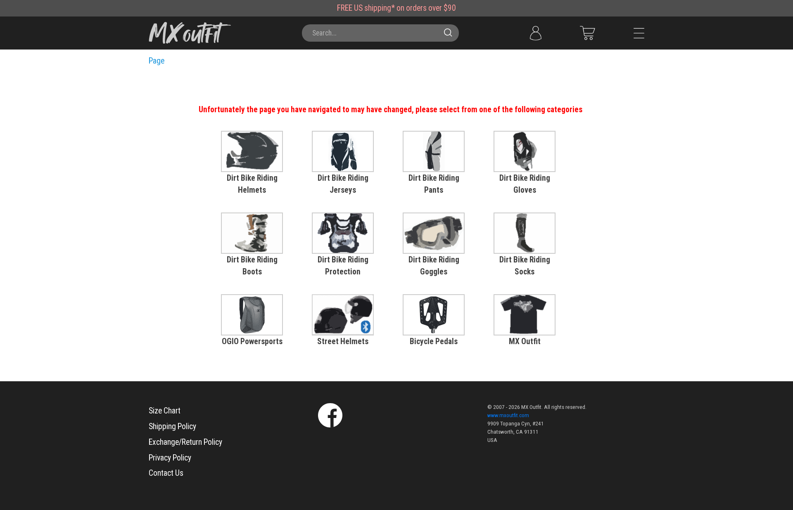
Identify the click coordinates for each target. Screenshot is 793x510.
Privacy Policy (170, 458)
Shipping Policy (172, 426)
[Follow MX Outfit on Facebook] (330, 414)
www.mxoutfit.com (508, 415)
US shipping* (374, 8)
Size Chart (164, 411)
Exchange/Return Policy (185, 442)
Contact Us (166, 473)
